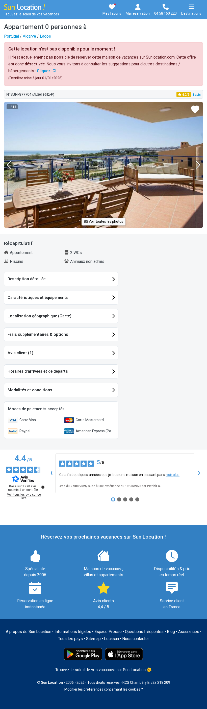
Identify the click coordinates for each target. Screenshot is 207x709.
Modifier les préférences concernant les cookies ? (103, 689)
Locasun (111, 638)
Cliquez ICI (46, 70)
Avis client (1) (20, 352)
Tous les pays (70, 638)
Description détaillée (26, 278)
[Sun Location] (24, 6)
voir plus (172, 475)
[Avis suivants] (198, 473)
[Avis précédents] (51, 473)
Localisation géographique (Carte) (39, 316)
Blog (171, 631)
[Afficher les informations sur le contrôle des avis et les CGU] (43, 487)
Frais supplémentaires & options (38, 334)
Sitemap (93, 638)
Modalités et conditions (30, 390)
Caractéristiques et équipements (38, 297)
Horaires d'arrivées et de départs (38, 371)
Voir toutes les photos (105, 221)
